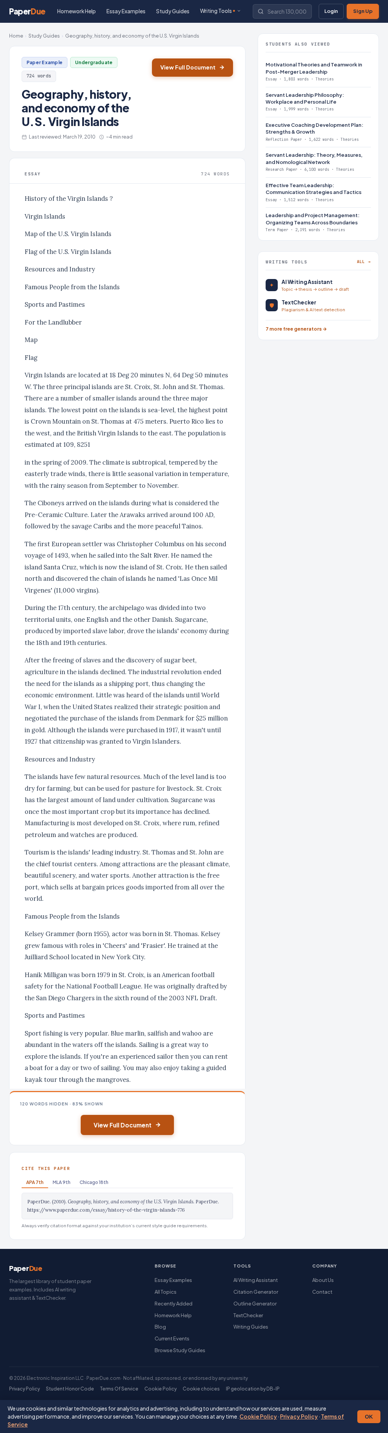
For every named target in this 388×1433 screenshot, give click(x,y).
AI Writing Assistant (255, 1280)
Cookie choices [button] (201, 1389)
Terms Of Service (119, 1389)
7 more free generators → (296, 329)
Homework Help (76, 11)
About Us (323, 1280)
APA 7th (35, 1182)
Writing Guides (250, 1327)
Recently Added (173, 1304)
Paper (27, 11)
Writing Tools (216, 11)
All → (364, 261)
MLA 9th (61, 1182)
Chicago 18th (94, 1182)
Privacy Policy (299, 1416)
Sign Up (362, 11)
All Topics (166, 1292)
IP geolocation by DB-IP (253, 1389)
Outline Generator (255, 1304)
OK (369, 1417)
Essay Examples (126, 11)
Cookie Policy (258, 1416)
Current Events (172, 1338)
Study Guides (172, 11)
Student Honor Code (70, 1389)
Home (16, 36)
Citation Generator (255, 1292)
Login (331, 11)
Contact (322, 1292)
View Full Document (188, 67)
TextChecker (248, 1315)
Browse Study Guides (180, 1350)
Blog (160, 1327)
